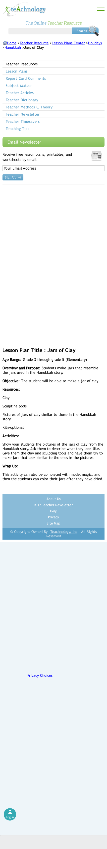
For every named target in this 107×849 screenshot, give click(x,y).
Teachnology (24, 9)
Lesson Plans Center (68, 43)
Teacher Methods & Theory (29, 107)
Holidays (95, 43)
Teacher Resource (34, 43)
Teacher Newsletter (23, 114)
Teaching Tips (17, 128)
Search (85, 30)
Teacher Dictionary (22, 100)
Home (11, 43)
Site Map (53, 523)
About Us (54, 499)
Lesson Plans (17, 71)
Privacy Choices (40, 675)
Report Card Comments (26, 78)
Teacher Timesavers (23, 121)
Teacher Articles (20, 93)
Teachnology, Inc (63, 531)
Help (53, 511)
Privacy (53, 517)
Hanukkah (12, 47)
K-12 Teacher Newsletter (53, 505)
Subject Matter (19, 85)
